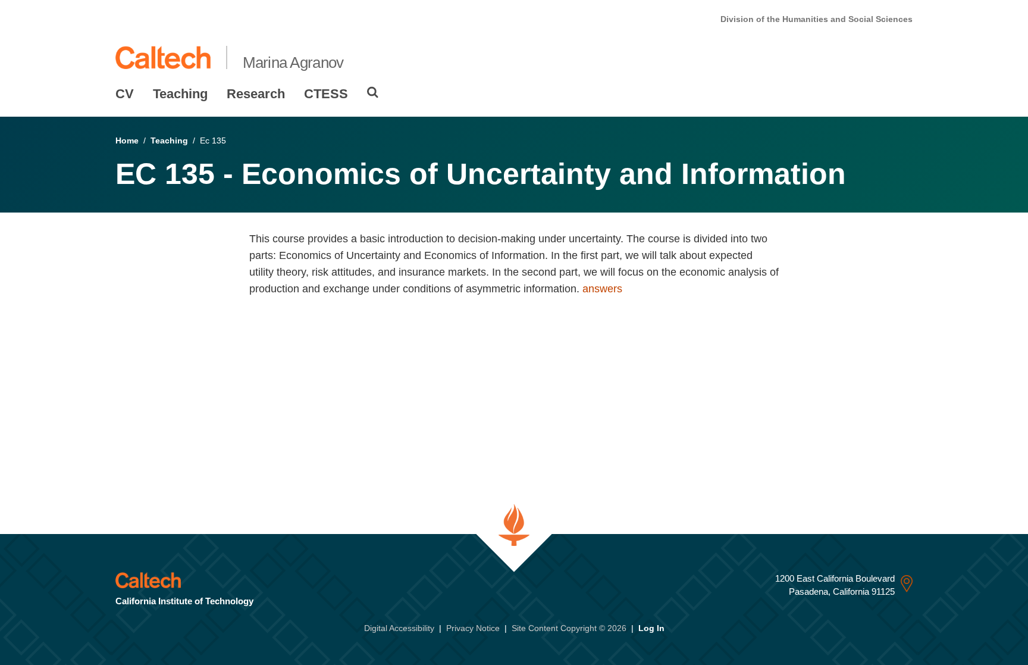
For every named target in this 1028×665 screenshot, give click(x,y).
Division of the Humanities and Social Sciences (816, 19)
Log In (651, 628)
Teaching (180, 93)
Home (127, 140)
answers (602, 289)
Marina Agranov (293, 62)
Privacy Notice (473, 628)
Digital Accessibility (399, 628)
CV (124, 93)
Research (256, 93)
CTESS (326, 93)
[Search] (372, 92)
